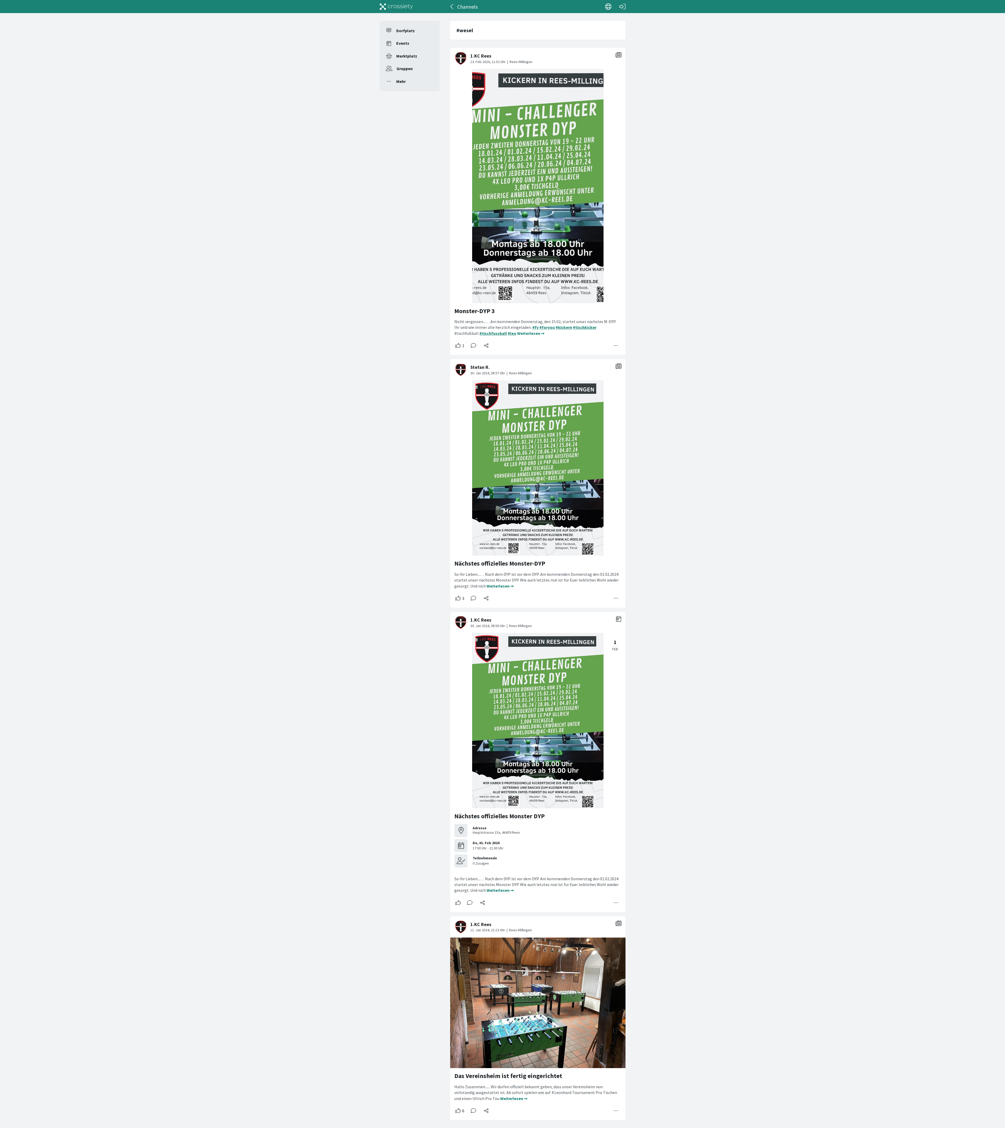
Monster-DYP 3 (474, 311)
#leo (512, 333)
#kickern (564, 327)
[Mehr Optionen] (616, 345)
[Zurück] (452, 6)
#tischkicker (584, 327)
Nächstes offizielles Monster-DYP (499, 563)
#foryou (547, 327)
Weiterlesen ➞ (530, 333)
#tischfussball (493, 333)
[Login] (622, 6)
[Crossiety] (396, 6)
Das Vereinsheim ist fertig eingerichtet (508, 1076)
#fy (535, 327)
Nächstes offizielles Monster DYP (499, 816)
